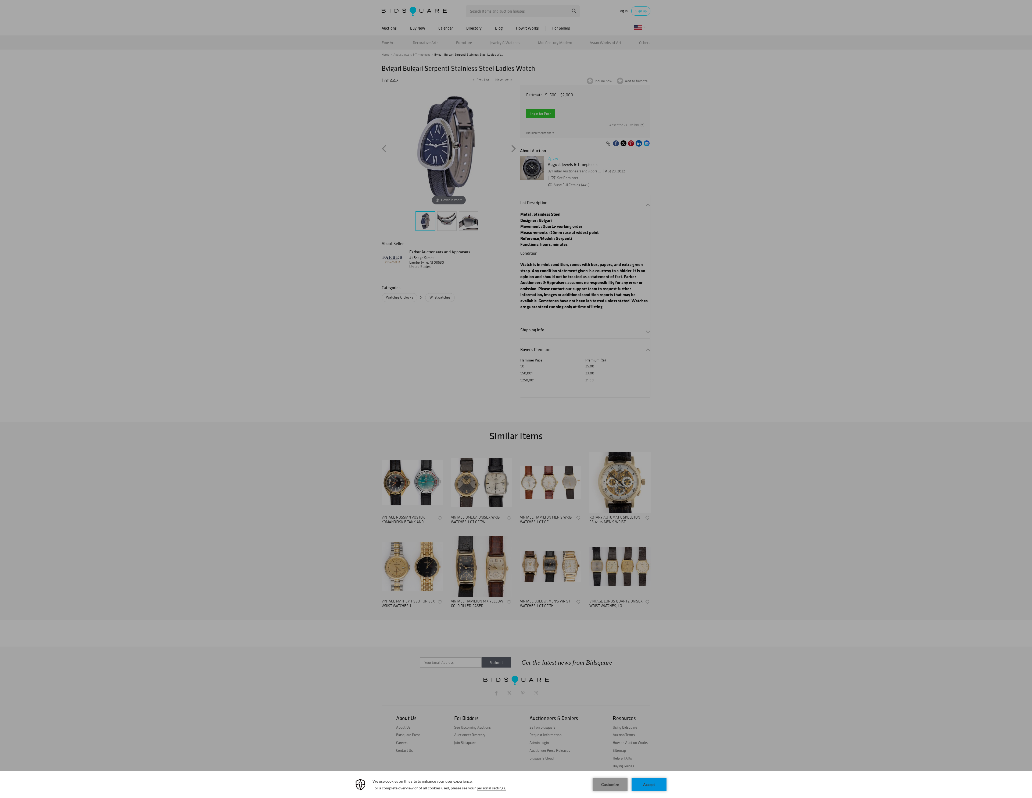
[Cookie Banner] (516, 784)
